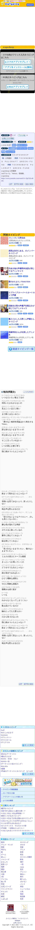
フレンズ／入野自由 (17, 238)
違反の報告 (29, 184)
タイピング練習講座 (10, 789)
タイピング (24, 842)
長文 (21, 855)
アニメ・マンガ (7, 845)
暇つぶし (23, 879)
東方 (21, 877)
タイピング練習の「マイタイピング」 (17, 918)
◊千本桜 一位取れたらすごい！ (13, 828)
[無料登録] (17, 782)
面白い (22, 874)
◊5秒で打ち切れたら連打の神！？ (13, 811)
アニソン (23, 872)
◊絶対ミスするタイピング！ (11, 816)
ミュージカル (25, 889)
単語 (21, 886)
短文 (21, 869)
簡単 (2, 847)
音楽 (21, 847)
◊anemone (4, 735)
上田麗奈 (12, 148)
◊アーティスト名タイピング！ (12, 764)
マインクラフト (7, 889)
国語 (2, 869)
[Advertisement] (17, 26)
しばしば (4, 899)
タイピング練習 (26, 857)
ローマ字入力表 (9, 793)
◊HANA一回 (5, 761)
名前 (2, 894)
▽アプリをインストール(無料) (17, 67)
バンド (22, 884)
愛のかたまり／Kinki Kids (19, 282)
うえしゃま (10, 152)
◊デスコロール (6, 740)
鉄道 (21, 852)
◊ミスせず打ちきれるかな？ (11, 823)
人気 (21, 891)
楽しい (3, 857)
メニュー (30, 5)
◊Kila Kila (4, 766)
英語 (21, 894)
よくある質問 (8, 800)
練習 (2, 896)
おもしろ (4, 862)
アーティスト (22, 148)
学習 (2, 884)
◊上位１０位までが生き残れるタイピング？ (17, 818)
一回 (21, 864)
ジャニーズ (5, 859)
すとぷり (4, 891)
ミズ (14, 135)
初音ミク (4, 864)
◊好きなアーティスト (8, 754)
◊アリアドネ (5, 742)
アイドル (4, 879)
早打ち (3, 850)
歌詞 (14, 145)
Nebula (30, 148)
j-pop (22, 867)
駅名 (21, 859)
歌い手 (3, 882)
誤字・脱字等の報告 (16, 184)
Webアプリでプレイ (18, 86)
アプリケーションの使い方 (13, 797)
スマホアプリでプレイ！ (18, 61)
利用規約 (17, 920)
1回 (2, 877)
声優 (3, 152)
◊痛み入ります (6, 756)
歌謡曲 (22, 896)
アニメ (22, 850)
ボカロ (22, 845)
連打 (21, 862)
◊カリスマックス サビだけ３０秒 (13, 826)
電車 (2, 867)
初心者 (3, 872)
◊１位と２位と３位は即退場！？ (13, 813)
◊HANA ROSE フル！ (9, 759)
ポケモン (23, 882)
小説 (2, 874)
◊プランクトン (6, 737)
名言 (21, 899)
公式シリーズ (6, 886)
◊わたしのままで (7, 733)
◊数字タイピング (7, 808)
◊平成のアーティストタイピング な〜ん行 (17, 771)
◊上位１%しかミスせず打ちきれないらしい (17, 821)
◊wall (2, 730)
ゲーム (3, 855)
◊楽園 (3, 769)
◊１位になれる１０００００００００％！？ (17, 831)
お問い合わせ (17, 923)
